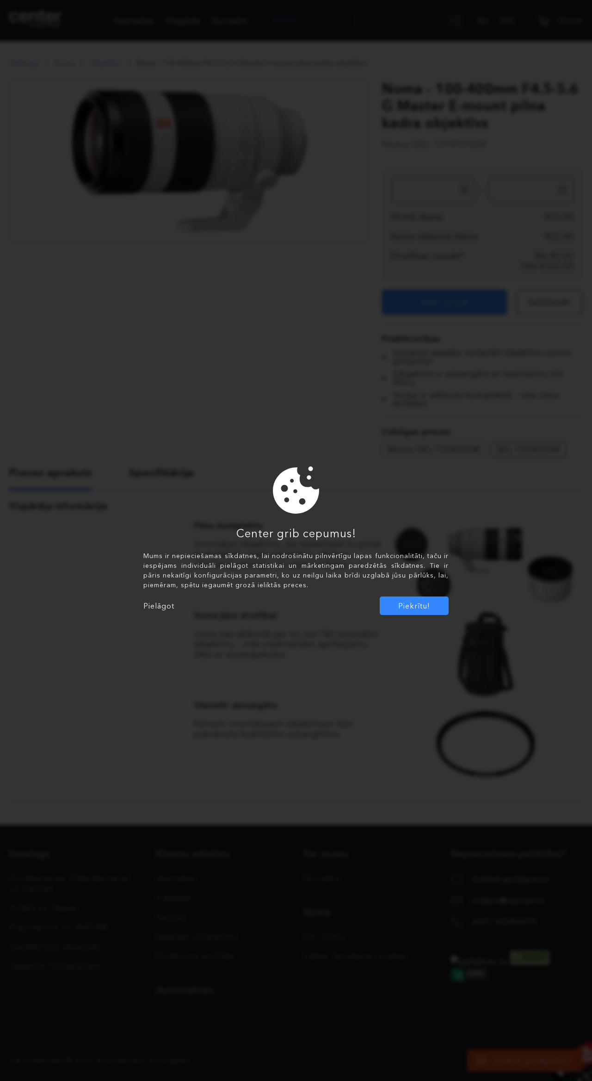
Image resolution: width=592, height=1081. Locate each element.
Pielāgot (158, 605)
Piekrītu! (414, 605)
